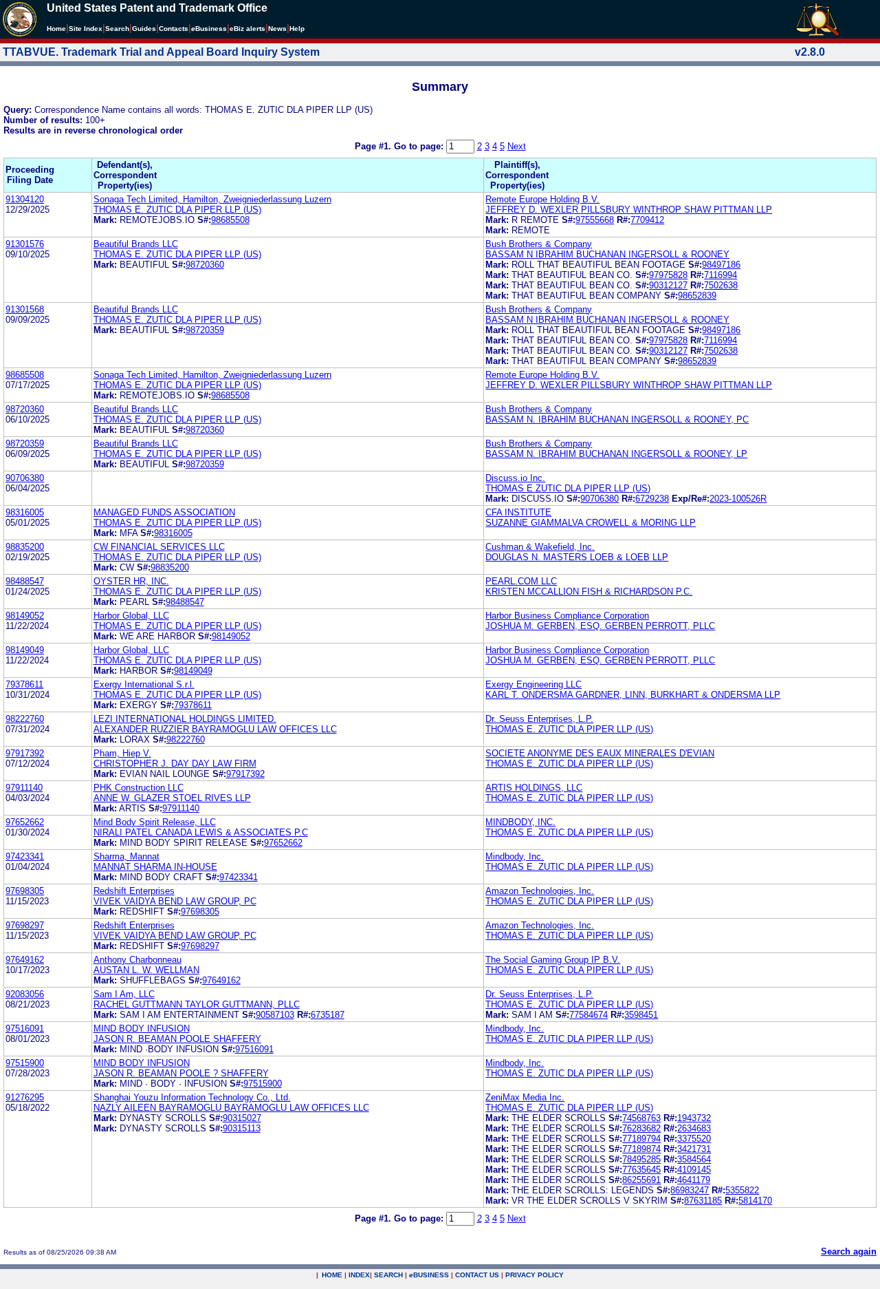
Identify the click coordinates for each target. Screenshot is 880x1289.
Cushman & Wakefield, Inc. (540, 547)
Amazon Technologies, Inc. (539, 891)
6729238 (652, 498)
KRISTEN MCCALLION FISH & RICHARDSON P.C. (588, 591)
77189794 (641, 1138)
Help (297, 28)
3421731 (694, 1149)
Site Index (85, 28)
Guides (144, 28)
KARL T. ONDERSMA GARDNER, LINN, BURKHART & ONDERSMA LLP (632, 695)
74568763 (641, 1118)
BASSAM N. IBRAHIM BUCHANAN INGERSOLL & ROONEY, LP (616, 454)
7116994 (720, 275)
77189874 (641, 1149)
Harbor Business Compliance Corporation (567, 615)
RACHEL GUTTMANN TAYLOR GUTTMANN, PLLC (197, 1004)
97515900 (25, 1063)
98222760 (25, 719)
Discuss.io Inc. (515, 478)
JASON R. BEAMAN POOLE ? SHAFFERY (181, 1073)
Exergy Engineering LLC (533, 684)
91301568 (25, 309)
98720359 (205, 330)
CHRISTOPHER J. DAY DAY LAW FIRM (175, 763)
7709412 (647, 220)
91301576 (25, 244)
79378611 (24, 684)
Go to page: (420, 146)
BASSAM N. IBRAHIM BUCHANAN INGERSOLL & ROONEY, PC (617, 419)
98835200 (25, 547)
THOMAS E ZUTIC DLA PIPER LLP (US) (567, 488)
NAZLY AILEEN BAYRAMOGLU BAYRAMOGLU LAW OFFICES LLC (231, 1107)
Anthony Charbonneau (138, 960)
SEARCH (388, 1275)
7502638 (721, 285)
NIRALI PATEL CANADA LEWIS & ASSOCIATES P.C (201, 832)
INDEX (359, 1275)
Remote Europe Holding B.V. (542, 199)
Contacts (173, 28)
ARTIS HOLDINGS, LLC (533, 787)
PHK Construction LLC (139, 787)
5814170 (755, 1200)
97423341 (25, 856)
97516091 (25, 1028)
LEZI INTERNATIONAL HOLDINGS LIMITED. (185, 719)
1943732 (694, 1118)
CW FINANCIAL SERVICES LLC (159, 547)
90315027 (242, 1118)
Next (516, 146)
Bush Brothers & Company (538, 244)
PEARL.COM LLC (521, 581)
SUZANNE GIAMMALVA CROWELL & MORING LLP (590, 523)
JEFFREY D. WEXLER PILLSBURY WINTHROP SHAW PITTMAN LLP (628, 209)
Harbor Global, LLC (131, 615)
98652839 (697, 295)
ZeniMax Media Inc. (524, 1097)
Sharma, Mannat (127, 856)
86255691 (641, 1180)
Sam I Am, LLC (124, 994)
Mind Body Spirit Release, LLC (155, 822)
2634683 (694, 1128)
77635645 (641, 1169)
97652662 (25, 822)
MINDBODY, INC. (520, 822)
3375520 (694, 1138)
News (277, 28)
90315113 (242, 1128)
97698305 (25, 891)
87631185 (703, 1200)
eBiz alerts (247, 28)
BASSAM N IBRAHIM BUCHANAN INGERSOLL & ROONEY (607, 254)
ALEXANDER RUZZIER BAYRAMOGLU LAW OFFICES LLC (215, 729)
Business (209, 28)
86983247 (689, 1190)
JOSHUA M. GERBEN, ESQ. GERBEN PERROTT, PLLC (600, 626)
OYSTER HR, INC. (131, 581)
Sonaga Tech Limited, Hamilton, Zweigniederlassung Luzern (212, 199)
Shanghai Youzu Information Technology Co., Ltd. (192, 1097)
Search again (849, 1251)
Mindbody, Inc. (514, 856)
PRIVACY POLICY (534, 1275)
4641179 (693, 1180)
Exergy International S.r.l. (144, 684)
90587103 (275, 1015)
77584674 (588, 1015)
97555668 (594, 220)
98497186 (721, 264)
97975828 (668, 275)
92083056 (25, 994)
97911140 (24, 787)
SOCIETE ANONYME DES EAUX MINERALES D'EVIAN (599, 753)
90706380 (25, 478)
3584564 (694, 1159)
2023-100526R (738, 498)
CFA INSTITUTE (518, 512)
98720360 (205, 264)
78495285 (641, 1159)
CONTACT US (477, 1275)
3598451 (641, 1015)
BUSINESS (429, 1275)
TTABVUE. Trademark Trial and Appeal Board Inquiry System (161, 52)
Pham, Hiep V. (122, 753)
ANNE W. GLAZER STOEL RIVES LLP (172, 798)
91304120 (25, 199)
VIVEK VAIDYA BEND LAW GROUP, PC (175, 901)
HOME (332, 1275)
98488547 (25, 581)
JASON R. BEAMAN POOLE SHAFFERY (177, 1039)
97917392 (25, 753)
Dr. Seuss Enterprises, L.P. (539, 719)
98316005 (25, 512)
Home (56, 28)
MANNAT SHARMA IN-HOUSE (155, 867)
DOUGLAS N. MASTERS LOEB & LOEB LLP (576, 557)
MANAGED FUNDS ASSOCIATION (164, 512)
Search (117, 28)
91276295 (25, 1097)
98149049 (25, 650)
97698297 (25, 925)
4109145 (694, 1169)
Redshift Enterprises (134, 891)
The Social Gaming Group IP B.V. (552, 960)
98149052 (25, 615)
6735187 (327, 1015)
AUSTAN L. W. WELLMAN (146, 970)
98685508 (230, 220)
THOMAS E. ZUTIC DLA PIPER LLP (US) (177, 209)
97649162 (25, 960)
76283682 (641, 1128)
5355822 (742, 1190)
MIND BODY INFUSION (142, 1028)
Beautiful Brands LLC (136, 244)
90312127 (668, 285)
